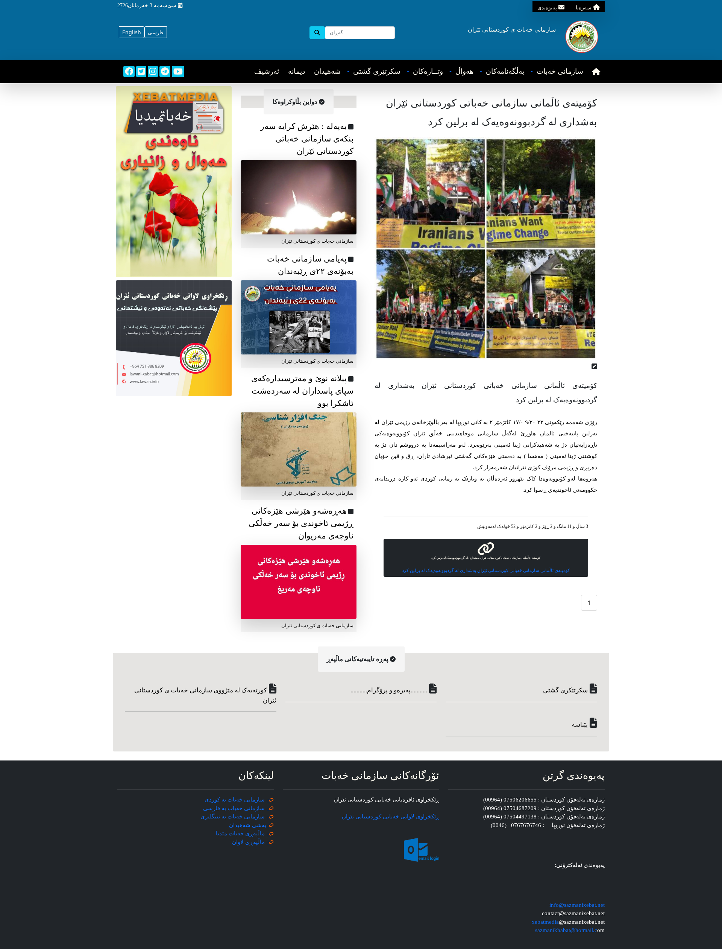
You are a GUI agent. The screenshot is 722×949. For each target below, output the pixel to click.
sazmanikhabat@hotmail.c (566, 930)
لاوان (238, 842)
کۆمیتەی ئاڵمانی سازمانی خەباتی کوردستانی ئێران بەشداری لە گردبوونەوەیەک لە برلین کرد (486, 570)
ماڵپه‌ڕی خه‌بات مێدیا (241, 833)
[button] (556, 71)
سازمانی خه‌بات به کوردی (235, 800)
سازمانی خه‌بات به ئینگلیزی (232, 817)
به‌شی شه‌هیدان (247, 825)
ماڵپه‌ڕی (254, 842)
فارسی (156, 32)
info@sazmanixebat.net (577, 905)
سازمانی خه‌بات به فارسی (234, 808)
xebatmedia (545, 922)
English (131, 32)
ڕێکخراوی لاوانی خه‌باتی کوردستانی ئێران (390, 817)
